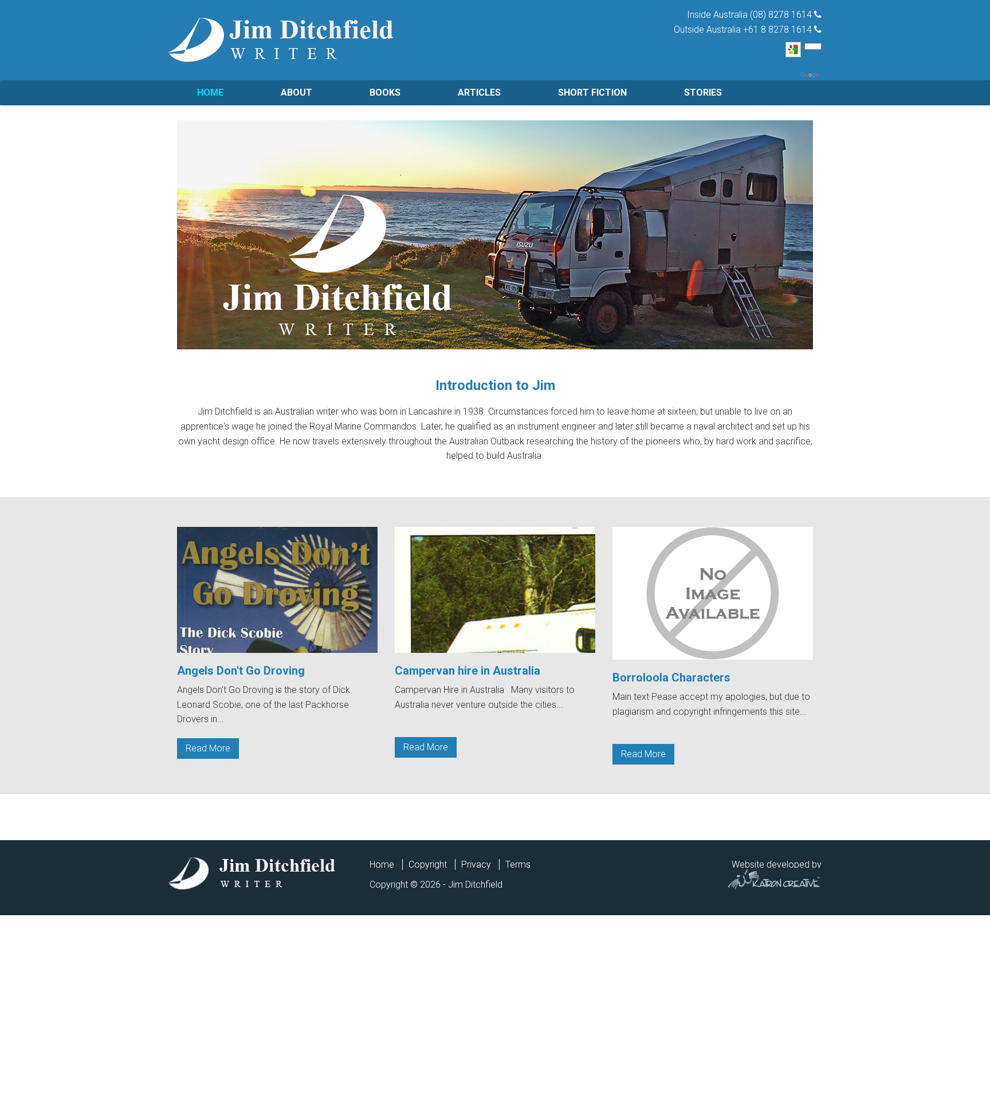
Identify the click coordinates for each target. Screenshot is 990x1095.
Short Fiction (592, 92)
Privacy (476, 864)
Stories (703, 92)
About (296, 92)
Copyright (427, 864)
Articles (479, 92)
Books (385, 92)
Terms (518, 864)
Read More (208, 748)
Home (210, 92)
